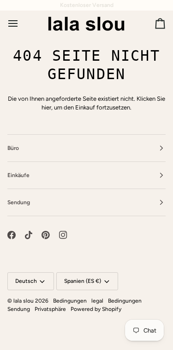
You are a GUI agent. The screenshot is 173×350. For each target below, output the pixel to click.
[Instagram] (63, 235)
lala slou (23, 301)
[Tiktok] (28, 235)
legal (97, 301)
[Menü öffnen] (21, 23)
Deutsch (26, 281)
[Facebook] (11, 235)
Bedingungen (70, 301)
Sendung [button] (18, 202)
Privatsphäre (50, 309)
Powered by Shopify (96, 309)
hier (46, 107)
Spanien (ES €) (82, 281)
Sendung (18, 309)
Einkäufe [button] (18, 175)
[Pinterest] (46, 235)
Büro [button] (13, 148)
